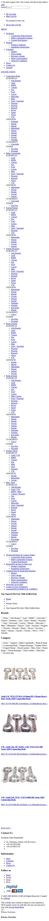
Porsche (14, 106)
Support (9, 43)
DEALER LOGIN (13, 25)
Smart (13, 112)
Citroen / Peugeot (18, 494)
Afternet (6, 898)
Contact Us (10, 65)
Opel (13, 467)
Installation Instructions (20, 47)
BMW (13, 85)
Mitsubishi (15, 128)
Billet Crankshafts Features (21, 38)
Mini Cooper (16, 396)
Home (8, 599)
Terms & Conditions (19, 61)
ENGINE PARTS (8, 72)
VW (12, 117)
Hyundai (14, 151)
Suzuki (14, 135)
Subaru (14, 133)
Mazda (13, 126)
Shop (8, 859)
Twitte (8, 877)
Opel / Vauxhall (17, 101)
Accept (11, 907)
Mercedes (15, 96)
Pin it (8, 882)
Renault (14, 108)
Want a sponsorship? (19, 58)
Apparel (9, 67)
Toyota (14, 137)
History (14, 52)
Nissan (13, 131)
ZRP (3, 5)
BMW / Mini (16, 492)
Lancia (13, 94)
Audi (13, 83)
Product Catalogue (18, 45)
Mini (13, 99)
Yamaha (14, 140)
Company (10, 49)
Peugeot (14, 103)
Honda (13, 124)
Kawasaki (15, 308)
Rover (13, 110)
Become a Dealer (18, 56)
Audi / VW (15, 455)
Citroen (14, 87)
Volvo (13, 115)
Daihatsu (14, 121)
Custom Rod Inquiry (19, 40)
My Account (11, 14)
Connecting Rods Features (21, 36)
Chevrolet (15, 144)
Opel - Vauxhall (17, 346)
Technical (10, 33)
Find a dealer (16, 54)
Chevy (13, 314)
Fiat (12, 90)
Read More (19, 907)
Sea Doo (14, 149)
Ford (13, 92)
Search (3, 7)
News (8, 63)
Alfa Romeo (16, 81)
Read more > (42, 704)
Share (8, 875)
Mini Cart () (11, 16)
